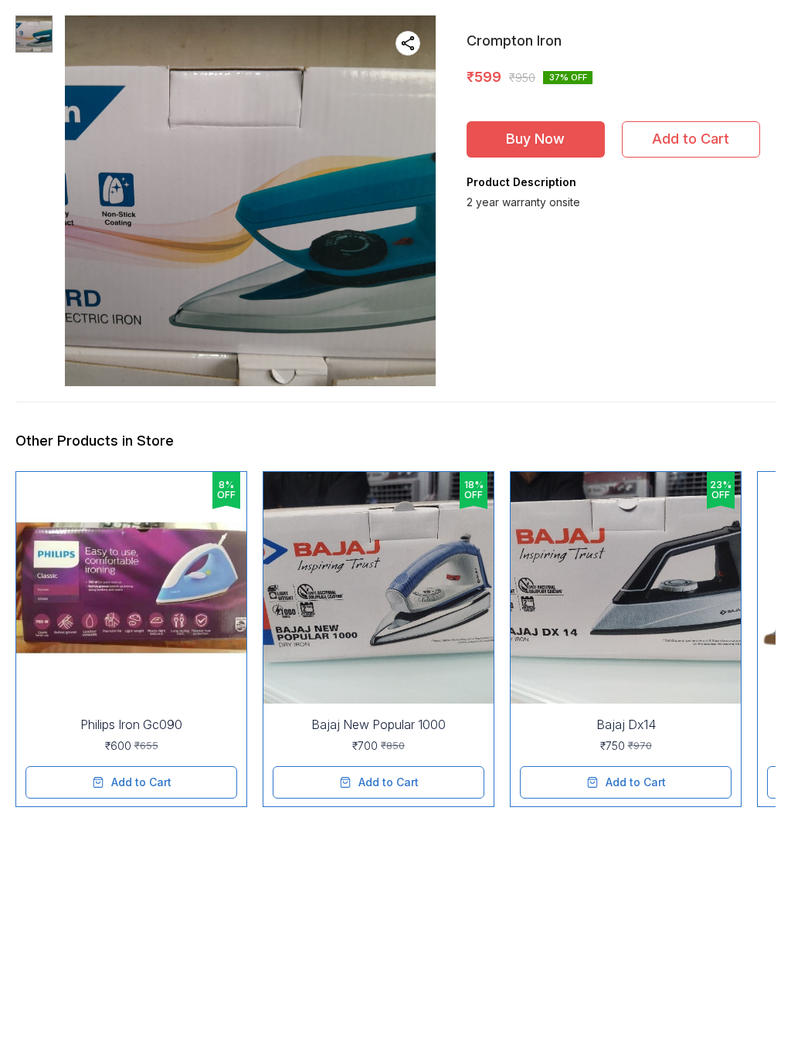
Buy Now (535, 139)
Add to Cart (690, 139)
